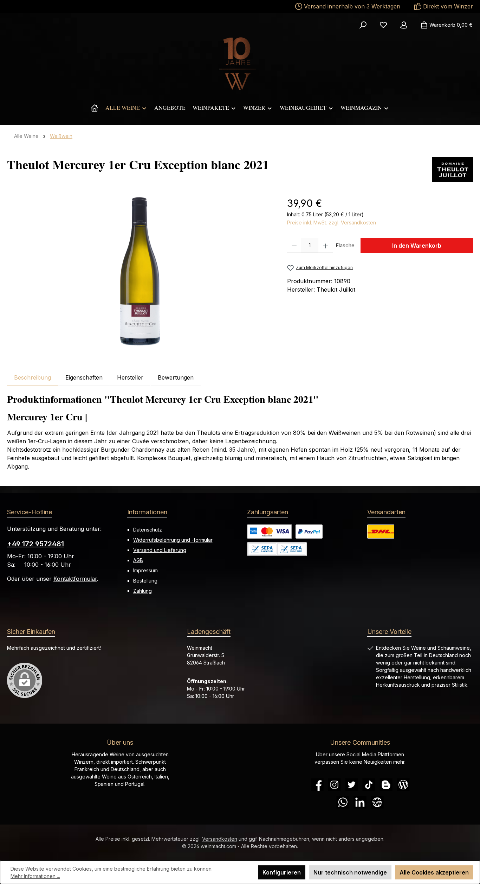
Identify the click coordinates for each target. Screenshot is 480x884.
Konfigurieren (281, 872)
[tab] (32, 377)
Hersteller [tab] (130, 377)
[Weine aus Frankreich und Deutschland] (94, 107)
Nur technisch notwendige (350, 872)
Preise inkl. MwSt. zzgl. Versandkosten (331, 222)
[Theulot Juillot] (452, 169)
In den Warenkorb (416, 245)
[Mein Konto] (403, 25)
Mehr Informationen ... (35, 876)
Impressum (145, 570)
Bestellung (145, 581)
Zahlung (142, 591)
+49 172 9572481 (35, 544)
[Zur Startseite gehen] (240, 63)
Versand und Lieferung (159, 550)
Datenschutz (147, 530)
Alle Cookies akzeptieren (434, 872)
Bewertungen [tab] (176, 377)
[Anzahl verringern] (294, 245)
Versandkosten (219, 839)
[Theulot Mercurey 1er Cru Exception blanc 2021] (140, 271)
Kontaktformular (75, 578)
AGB (138, 560)
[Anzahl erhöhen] (325, 245)
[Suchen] (363, 25)
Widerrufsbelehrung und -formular (173, 540)
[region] (140, 271)
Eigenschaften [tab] (84, 377)
